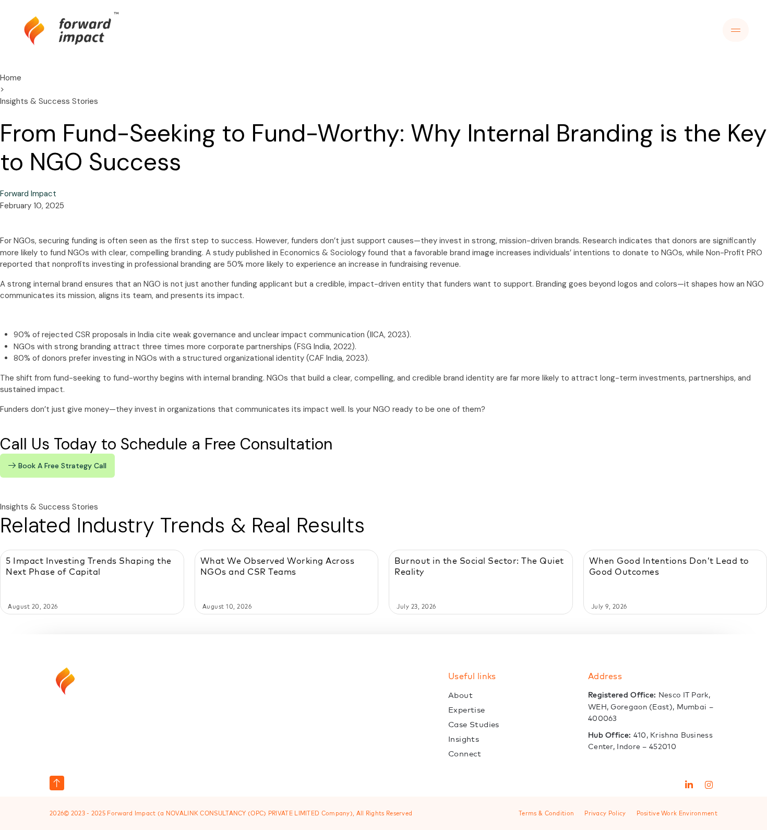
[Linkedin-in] (689, 785)
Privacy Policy (605, 813)
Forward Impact (28, 193)
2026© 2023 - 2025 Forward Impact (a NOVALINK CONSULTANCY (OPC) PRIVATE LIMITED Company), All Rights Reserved (231, 813)
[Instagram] (708, 785)
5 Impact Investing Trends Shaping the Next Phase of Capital (89, 566)
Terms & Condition (546, 813)
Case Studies (473, 724)
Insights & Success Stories (49, 101)
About (460, 695)
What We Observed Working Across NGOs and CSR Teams (277, 566)
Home (10, 78)
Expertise (466, 710)
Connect (465, 753)
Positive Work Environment (677, 813)
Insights (463, 739)
